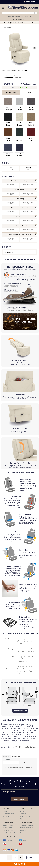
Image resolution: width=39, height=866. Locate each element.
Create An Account (8, 814)
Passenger (28, 168)
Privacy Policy (23, 830)
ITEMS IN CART (31, 1)
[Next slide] (34, 48)
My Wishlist (6, 819)
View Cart (6, 816)
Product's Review (16, 756)
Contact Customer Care (26, 825)
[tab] (15, 64)
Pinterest (25, 844)
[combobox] (19, 13)
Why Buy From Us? (25, 816)
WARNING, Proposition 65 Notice (25, 747)
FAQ (21, 819)
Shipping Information (9, 825)
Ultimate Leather (10, 93)
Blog (21, 833)
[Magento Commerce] (23, 5)
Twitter (24, 840)
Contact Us (23, 814)
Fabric (29, 93)
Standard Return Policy (26, 828)
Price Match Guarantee (9, 833)
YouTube (9, 844)
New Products (20, 26)
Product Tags (6, 756)
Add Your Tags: (7, 759)
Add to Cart (19, 864)
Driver (10, 168)
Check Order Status (8, 830)
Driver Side (10, 185)
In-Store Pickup (7, 828)
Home (3, 26)
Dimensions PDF (20, 711)
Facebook (9, 840)
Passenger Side (28, 185)
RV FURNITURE (10, 26)
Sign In (5, 811)
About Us (22, 811)
